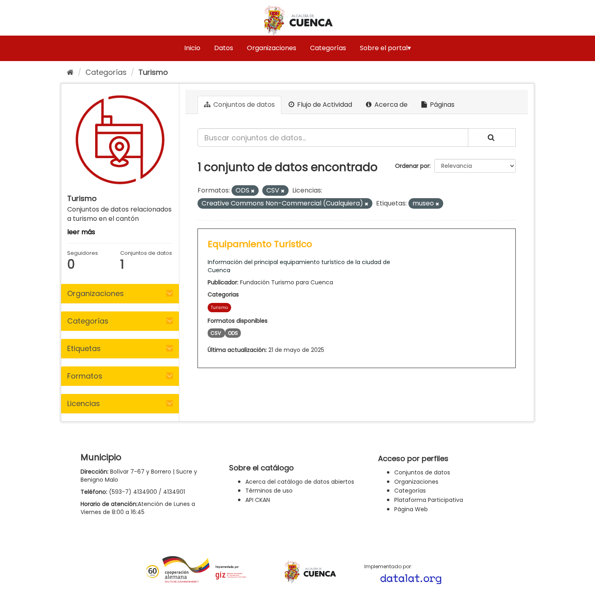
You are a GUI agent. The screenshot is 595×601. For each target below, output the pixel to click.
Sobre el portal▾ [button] (385, 48)
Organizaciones (271, 48)
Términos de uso (269, 491)
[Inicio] (70, 72)
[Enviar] (492, 137)
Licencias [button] (83, 403)
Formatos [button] (84, 376)
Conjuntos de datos (243, 104)
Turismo (153, 72)
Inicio (192, 48)
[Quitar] (253, 191)
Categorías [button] (87, 321)
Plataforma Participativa (428, 500)
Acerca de (390, 104)
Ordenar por (412, 166)
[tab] (120, 293)
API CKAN (257, 500)
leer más (81, 232)
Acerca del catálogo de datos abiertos (299, 482)
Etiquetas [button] (84, 348)
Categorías (328, 48)
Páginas (441, 104)
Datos (223, 48)
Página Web (411, 509)
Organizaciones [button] (95, 293)
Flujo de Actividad (323, 104)
